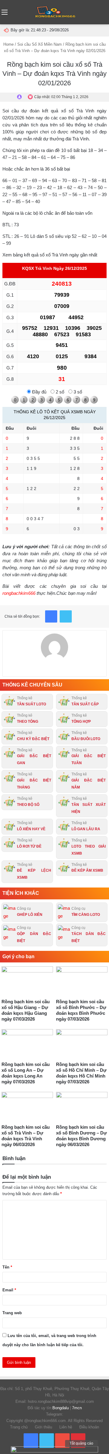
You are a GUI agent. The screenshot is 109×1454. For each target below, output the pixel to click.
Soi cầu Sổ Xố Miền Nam (39, 44)
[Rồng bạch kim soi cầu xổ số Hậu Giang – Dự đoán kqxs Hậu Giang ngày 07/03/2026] (27, 981)
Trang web (12, 1313)
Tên (7, 1267)
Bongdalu (60, 1408)
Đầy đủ (38, 391)
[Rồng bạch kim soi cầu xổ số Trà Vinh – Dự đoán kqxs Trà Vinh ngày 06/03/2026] (27, 1106)
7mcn (77, 1408)
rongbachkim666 (18, 593)
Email (9, 1290)
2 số (59, 391)
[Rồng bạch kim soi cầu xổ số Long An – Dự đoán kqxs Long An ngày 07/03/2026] (27, 1043)
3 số (77, 391)
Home (8, 44)
